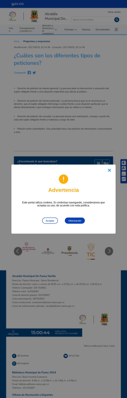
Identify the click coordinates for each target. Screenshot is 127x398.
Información (74, 220)
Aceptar (50, 220)
